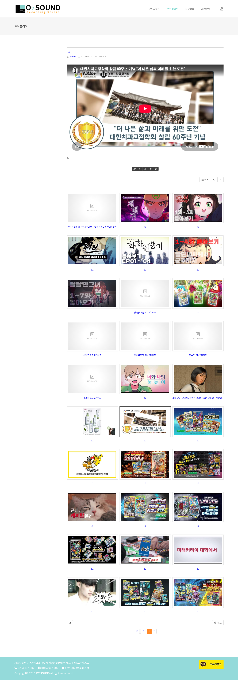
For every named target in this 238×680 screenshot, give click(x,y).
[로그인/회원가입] (222, 9)
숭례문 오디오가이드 (92, 397)
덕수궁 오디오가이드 (198, 355)
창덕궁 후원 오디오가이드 (145, 312)
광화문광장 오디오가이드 (145, 355)
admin (73, 56)
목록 (206, 179)
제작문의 (205, 8)
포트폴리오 (172, 8)
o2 (68, 52)
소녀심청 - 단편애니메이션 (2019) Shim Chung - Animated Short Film (198, 397)
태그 (219, 622)
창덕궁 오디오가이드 (92, 355)
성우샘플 (189, 8)
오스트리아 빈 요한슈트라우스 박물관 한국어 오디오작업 (92, 227)
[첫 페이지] (137, 631)
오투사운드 (154, 8)
